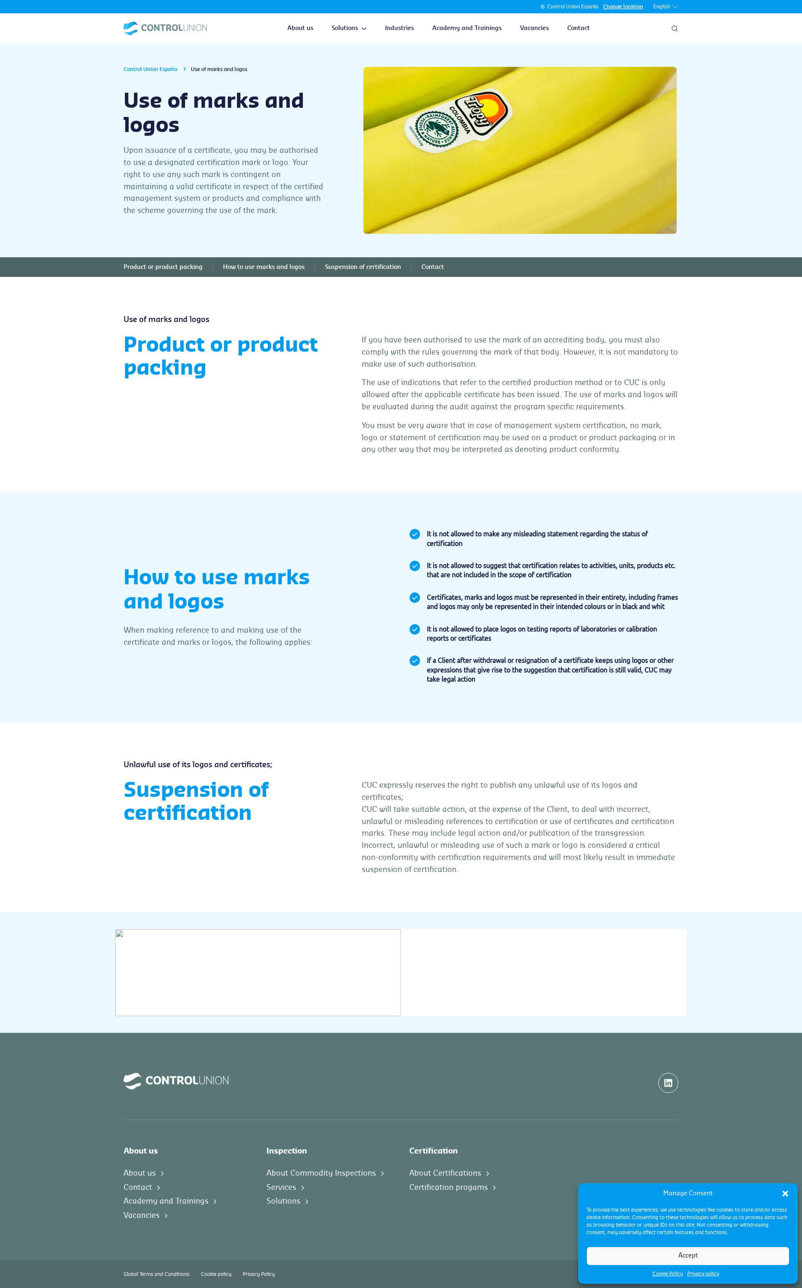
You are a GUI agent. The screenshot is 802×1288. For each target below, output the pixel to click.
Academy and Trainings (467, 28)
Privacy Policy (259, 1274)
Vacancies (534, 28)
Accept (688, 1256)
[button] (785, 1193)
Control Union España (572, 6)
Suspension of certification (363, 267)
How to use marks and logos (264, 267)
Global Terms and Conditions (157, 1274)
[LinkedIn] (668, 1083)
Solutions (345, 28)
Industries (399, 28)
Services (281, 1187)
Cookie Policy (667, 1273)
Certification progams (448, 1187)
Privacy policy (703, 1273)
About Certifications (445, 1173)
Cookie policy (216, 1274)
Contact (578, 28)
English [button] (661, 6)
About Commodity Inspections (321, 1173)
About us (300, 28)
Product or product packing (163, 267)
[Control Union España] (165, 28)
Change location (623, 6)
